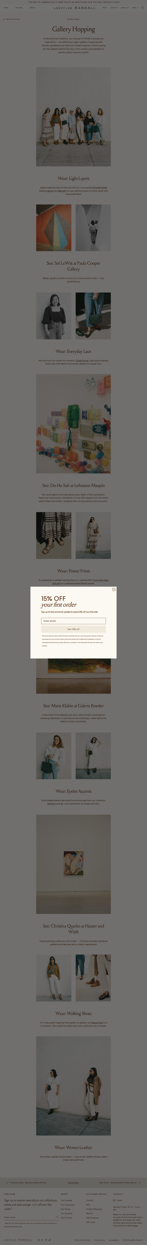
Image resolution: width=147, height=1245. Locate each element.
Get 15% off (74, 629)
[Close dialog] (113, 589)
